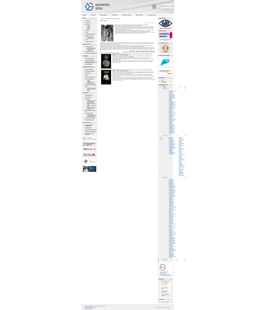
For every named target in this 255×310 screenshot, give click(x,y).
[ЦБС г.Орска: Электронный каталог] (165, 52)
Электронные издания (90, 83)
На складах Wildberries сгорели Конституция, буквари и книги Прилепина (172, 139)
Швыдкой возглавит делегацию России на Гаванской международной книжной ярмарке (172, 102)
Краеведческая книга (89, 113)
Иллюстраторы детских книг (90, 131)
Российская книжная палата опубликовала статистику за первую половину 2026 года (181, 143)
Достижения (87, 20)
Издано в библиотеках (89, 78)
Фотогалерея (163, 82)
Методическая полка (89, 46)
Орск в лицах (87, 99)
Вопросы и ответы (126, 14)
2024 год (88, 27)
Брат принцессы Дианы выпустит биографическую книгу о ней (172, 250)
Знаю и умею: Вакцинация (171, 182)
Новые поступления (89, 69)
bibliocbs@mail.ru (89, 308)
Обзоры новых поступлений (91, 115)
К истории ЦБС (88, 22)
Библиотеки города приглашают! (181, 138)
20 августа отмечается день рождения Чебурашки (172, 247)
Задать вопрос (139, 14)
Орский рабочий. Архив (89, 119)
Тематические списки (90, 82)
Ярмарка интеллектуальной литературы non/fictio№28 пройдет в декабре (172, 115)
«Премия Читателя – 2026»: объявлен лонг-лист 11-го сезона (181, 153)
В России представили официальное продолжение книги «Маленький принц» (172, 255)
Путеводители (88, 73)
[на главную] (97, 6)
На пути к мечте (162, 138)
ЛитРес (86, 75)
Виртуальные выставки (89, 51)
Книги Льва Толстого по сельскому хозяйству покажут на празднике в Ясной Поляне (172, 237)
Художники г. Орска (90, 101)
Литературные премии (89, 58)
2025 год (88, 26)
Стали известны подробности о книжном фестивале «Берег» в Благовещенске (172, 150)
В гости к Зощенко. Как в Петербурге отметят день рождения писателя (172, 120)
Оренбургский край (88, 95)
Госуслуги (88, 90)
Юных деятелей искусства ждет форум (181, 149)
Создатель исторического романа (171, 180)
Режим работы (103, 14)
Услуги (86, 32)
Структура (87, 30)
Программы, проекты (89, 35)
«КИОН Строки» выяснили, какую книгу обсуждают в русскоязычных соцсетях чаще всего (182, 165)
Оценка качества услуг (89, 41)
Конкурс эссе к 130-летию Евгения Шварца (172, 111)
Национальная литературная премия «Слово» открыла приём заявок (172, 97)
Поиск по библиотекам (165, 9)
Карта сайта (115, 14)
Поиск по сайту (164, 6)
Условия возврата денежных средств (165, 40)
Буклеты (88, 80)
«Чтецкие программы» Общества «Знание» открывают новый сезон (172, 222)
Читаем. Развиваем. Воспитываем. (89, 125)
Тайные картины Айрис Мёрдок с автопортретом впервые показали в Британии (172, 242)
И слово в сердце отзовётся (172, 154)
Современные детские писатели (89, 134)
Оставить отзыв (152, 14)
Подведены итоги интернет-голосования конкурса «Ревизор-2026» (172, 92)
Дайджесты (89, 81)
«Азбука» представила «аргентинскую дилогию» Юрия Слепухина (172, 125)
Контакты (93, 14)
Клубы (86, 39)
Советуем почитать (89, 64)
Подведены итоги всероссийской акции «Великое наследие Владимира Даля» (172, 144)
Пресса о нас (87, 24)
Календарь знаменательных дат (90, 111)
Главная (84, 14)
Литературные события (89, 60)
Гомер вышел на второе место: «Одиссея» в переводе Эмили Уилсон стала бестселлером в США (172, 131)
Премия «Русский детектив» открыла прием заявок (182, 158)
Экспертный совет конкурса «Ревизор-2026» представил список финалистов (172, 217)
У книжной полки (88, 127)
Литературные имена (90, 102)
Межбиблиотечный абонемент (91, 53)
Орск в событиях (88, 97)
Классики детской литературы (91, 129)
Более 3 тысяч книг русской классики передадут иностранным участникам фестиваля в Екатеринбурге (181, 172)
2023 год (88, 28)
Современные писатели (89, 62)
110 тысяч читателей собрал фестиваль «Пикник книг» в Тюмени (172, 107)
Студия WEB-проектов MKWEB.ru (165, 307)
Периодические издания (90, 71)
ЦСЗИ (86, 86)
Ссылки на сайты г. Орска (90, 117)
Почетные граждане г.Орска (91, 100)
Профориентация (90, 38)
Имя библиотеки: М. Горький (90, 84)
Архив (162, 80)
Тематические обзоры (90, 114)
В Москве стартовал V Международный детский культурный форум (172, 232)
